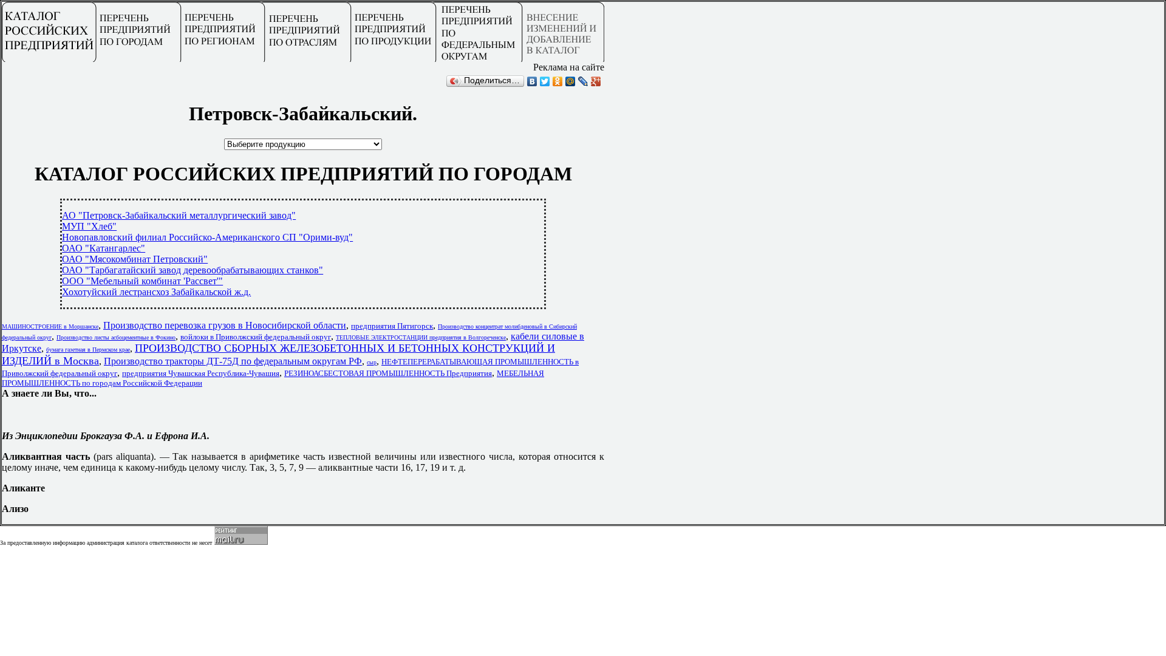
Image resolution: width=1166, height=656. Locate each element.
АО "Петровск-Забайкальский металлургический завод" (179, 215)
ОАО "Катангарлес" (103, 248)
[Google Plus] (596, 81)
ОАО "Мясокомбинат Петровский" (135, 259)
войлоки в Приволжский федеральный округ (255, 336)
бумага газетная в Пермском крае (88, 349)
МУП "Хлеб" (89, 226)
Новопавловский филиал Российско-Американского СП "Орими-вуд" (207, 237)
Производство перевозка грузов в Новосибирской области (224, 325)
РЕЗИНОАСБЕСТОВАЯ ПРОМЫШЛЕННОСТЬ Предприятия (388, 373)
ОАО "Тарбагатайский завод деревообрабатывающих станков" (192, 270)
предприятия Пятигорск (392, 325)
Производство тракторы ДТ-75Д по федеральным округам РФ (233, 361)
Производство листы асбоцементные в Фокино (116, 337)
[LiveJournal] (583, 81)
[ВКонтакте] (532, 81)
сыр (372, 362)
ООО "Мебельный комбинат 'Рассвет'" (142, 281)
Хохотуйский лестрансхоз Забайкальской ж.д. (156, 292)
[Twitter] (545, 81)
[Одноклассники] (557, 81)
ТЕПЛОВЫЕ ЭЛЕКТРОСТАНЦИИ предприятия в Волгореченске (421, 337)
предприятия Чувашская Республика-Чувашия (200, 373)
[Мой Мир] (570, 81)
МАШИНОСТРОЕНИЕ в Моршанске (50, 326)
